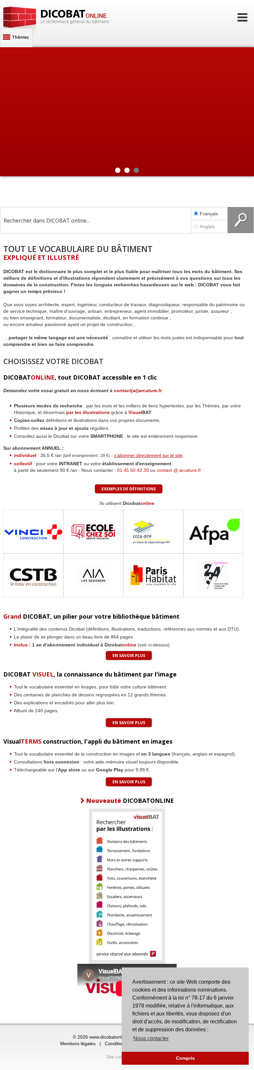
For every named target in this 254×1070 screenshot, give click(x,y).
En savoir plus (128, 655)
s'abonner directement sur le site (148, 455)
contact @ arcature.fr (179, 470)
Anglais (207, 226)
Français (209, 213)
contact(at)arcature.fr (138, 390)
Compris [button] (185, 1058)
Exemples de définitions (129, 489)
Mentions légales (78, 1043)
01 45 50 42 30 (133, 470)
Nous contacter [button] (151, 1038)
